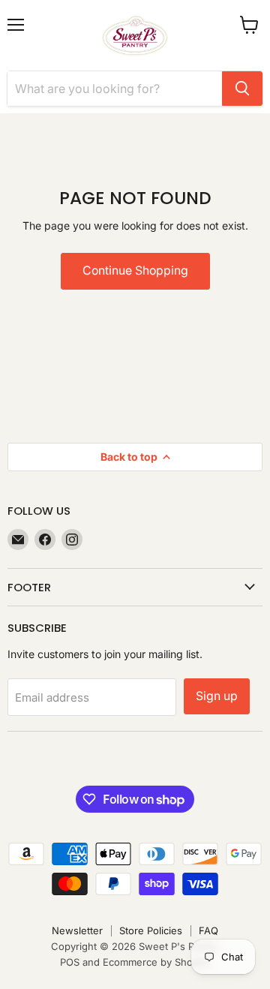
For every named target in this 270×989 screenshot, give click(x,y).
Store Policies (150, 930)
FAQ (208, 930)
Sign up (217, 696)
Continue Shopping (135, 270)
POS (70, 962)
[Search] (242, 88)
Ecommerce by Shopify (156, 962)
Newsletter (77, 930)
